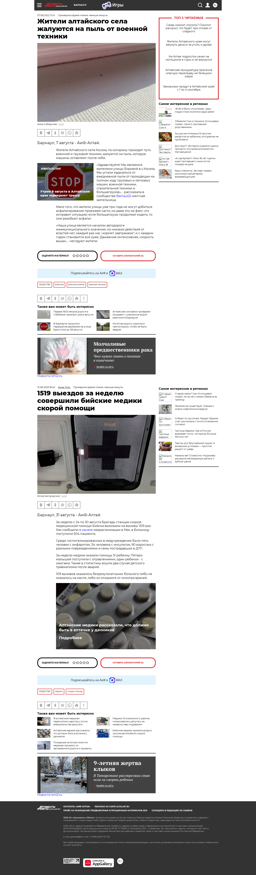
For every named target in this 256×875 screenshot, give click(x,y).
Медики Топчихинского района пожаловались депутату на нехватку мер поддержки (131, 721)
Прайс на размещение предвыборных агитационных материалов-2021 (105, 810)
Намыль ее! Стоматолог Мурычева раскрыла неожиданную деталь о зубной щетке (195, 458)
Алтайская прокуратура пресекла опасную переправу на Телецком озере (188, 73)
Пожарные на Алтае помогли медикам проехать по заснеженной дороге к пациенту (72, 745)
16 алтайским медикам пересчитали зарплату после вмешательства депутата (70, 721)
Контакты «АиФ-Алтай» (76, 806)
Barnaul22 (123, 196)
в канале (86, 530)
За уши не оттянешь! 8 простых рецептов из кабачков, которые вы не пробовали (197, 136)
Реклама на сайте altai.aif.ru (112, 806)
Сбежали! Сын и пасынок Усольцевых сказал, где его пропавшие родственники (197, 124)
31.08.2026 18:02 (46, 387)
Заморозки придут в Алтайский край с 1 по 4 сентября (189, 88)
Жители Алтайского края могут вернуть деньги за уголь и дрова (189, 43)
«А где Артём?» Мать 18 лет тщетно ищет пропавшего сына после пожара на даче (195, 161)
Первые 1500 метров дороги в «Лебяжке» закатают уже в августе (73, 313)
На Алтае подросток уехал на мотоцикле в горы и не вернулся (189, 58)
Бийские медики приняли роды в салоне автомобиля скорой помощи (132, 733)
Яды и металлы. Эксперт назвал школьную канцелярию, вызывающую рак (193, 173)
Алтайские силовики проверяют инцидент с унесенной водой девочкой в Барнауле (132, 314)
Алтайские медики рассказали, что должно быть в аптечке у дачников (104, 627)
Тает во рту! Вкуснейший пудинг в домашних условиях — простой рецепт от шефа (195, 446)
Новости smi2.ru (49, 376)
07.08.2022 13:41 (46, 15)
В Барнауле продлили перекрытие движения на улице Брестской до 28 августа (72, 326)
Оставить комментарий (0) (128, 256)
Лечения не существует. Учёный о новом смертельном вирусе (194, 407)
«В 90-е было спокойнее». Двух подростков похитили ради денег (194, 110)
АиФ (61, 124)
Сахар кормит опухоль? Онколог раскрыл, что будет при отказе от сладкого (189, 28)
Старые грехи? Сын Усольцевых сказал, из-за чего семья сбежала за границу (196, 396)
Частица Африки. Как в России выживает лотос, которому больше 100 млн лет (195, 433)
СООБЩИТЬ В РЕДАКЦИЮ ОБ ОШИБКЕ (172, 810)
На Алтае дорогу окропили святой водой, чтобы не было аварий (130, 326)
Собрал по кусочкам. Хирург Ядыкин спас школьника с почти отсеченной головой (196, 421)
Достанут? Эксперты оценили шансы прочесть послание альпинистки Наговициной (196, 148)
